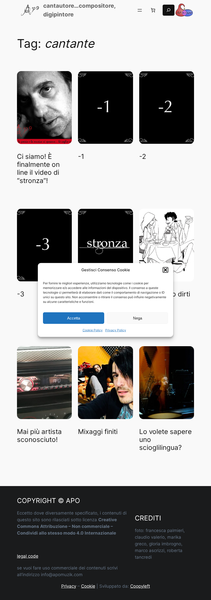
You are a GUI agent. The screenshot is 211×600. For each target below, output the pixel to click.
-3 (20, 294)
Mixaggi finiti (98, 432)
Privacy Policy (115, 330)
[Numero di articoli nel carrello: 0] (153, 10)
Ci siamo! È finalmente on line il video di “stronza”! (38, 168)
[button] (165, 269)
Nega (137, 318)
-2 (142, 156)
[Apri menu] (140, 10)
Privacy (68, 586)
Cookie (88, 586)
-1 (81, 156)
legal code (27, 556)
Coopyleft (140, 586)
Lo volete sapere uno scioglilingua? (165, 440)
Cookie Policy (93, 330)
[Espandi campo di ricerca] (168, 10)
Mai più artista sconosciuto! (39, 435)
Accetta (73, 318)
